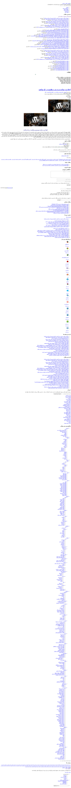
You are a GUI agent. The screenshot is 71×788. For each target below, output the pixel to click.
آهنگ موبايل (62, 555)
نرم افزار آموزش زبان (60, 709)
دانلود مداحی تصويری (62, 478)
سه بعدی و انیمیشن (63, 431)
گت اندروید (69, 400)
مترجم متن (62, 612)
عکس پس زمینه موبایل (60, 556)
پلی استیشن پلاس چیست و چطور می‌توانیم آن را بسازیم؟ (59, 355)
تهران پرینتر (69, 421)
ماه (68, 217)
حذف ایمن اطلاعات (61, 625)
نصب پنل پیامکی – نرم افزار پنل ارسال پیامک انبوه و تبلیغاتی (58, 387)
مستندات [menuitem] (64, 776)
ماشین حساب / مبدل (60, 611)
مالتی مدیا (64, 436)
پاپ (63, 462)
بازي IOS (60, 573)
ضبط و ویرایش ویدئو (60, 753)
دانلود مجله (64, 492)
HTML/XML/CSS (61, 655)
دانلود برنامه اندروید (67, 401)
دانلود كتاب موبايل (63, 491)
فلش (63, 742)
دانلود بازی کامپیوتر (67, 408)
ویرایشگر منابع (61, 652)
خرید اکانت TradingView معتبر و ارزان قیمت (61, 228)
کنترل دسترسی (61, 629)
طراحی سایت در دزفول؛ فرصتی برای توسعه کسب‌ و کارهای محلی (57, 19)
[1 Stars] (69, 94)
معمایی (65, 455)
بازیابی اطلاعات (61, 697)
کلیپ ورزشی (64, 479)
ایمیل (63, 616)
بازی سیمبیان (60, 586)
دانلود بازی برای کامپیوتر (65, 765)
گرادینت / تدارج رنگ (61, 515)
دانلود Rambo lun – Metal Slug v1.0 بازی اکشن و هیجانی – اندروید (58, 29)
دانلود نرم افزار (38, 766)
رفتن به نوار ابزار (68, 772)
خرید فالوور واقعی (67, 419)
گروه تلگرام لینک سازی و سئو (63, 28)
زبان (63, 597)
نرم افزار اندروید (59, 579)
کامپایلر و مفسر (61, 649)
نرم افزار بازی (61, 712)
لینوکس (63, 684)
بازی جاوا (60, 583)
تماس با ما (67, 12)
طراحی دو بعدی (61, 738)
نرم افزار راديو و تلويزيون (60, 714)
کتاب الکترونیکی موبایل (60, 557)
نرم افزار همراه (61, 723)
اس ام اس (62, 559)
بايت (65, 481)
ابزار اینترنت (62, 634)
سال (66, 217)
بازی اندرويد (60, 577)
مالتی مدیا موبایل (63, 554)
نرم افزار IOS (60, 575)
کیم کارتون (67, 11)
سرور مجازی (68, 403)
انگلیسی (63, 517)
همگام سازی (62, 724)
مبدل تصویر (62, 743)
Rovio (63, 547)
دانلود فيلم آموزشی (50, 92)
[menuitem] (34, 774)
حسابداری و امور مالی (60, 609)
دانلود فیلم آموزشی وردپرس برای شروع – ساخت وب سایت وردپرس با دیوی (55, 165)
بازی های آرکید (61, 541)
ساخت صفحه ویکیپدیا (67, 417)
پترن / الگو (62, 514)
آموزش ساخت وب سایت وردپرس (52, 159)
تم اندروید (60, 578)
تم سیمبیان (60, 587)
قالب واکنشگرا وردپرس (43, 160)
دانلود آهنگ (64, 473)
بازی (59, 16)
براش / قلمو (62, 513)
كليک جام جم (64, 494)
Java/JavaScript (61, 656)
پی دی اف (62, 608)
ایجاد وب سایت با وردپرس (16, 159)
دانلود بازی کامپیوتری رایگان (11, 765)
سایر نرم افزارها (61, 702)
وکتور (28, 766)
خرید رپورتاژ (68, 411)
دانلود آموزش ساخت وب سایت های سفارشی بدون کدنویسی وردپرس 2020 (56, 164)
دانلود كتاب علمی (63, 487)
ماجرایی (65, 453)
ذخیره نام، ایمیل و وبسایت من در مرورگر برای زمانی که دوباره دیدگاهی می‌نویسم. (55, 183)
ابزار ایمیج (62, 676)
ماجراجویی (62, 543)
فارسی (63, 520)
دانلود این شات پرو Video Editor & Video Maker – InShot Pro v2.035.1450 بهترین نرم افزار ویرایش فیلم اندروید (50, 35)
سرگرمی (62, 542)
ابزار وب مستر (61, 657)
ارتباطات (64, 614)
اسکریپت (67, 437)
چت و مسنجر (62, 617)
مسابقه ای (64, 454)
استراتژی (64, 439)
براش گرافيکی (61, 733)
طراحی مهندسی (61, 740)
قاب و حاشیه (62, 505)
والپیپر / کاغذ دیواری (61, 509)
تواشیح (63, 467)
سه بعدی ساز (62, 737)
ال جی (63, 551)
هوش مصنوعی (61, 725)
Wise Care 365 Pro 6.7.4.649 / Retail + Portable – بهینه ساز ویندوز (58, 39)
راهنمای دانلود (66, 9)
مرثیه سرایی (62, 470)
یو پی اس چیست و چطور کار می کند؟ (62, 229)
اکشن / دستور (62, 512)
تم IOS (61, 574)
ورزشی (65, 458)
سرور (63, 638)
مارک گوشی (64, 548)
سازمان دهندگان (61, 565)
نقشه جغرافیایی (61, 508)
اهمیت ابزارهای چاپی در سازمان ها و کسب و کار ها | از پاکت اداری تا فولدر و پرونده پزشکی (53, 230)
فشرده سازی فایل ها (60, 705)
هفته (70, 217)
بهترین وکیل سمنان (67, 423)
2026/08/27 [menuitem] (64, 781)
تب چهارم (61, 16)
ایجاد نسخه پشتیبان (61, 696)
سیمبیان (63, 585)
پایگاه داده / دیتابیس (61, 647)
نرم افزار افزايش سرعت (60, 642)
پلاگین (63, 735)
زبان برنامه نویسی (61, 648)
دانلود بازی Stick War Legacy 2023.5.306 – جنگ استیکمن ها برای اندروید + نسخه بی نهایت (53, 34)
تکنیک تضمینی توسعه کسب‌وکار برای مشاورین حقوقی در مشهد (58, 354)
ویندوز (63, 686)
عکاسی (65, 434)
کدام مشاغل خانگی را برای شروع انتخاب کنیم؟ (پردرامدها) (58, 26)
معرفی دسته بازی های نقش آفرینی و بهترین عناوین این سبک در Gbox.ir (56, 386)
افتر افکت (62, 522)
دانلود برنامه (49, 766)
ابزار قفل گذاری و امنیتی (60, 623)
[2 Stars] (66, 94)
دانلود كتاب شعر (63, 486)
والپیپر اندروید (60, 580)
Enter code (68, 188)
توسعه (65, 643)
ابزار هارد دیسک (61, 692)
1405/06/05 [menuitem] (64, 782)
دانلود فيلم (64, 474)
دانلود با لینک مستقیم (65, 155)
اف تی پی (62, 637)
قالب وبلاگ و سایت (59, 658)
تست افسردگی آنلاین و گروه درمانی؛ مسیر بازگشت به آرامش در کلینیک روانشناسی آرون (53, 232)
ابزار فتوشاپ (62, 730)
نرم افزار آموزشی (61, 710)
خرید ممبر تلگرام (68, 406)
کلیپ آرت (62, 506)
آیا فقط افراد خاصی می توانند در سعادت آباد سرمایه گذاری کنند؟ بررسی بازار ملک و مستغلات (52, 235)
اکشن (65, 440)
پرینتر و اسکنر (62, 607)
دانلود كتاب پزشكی (63, 484)
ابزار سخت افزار (61, 690)
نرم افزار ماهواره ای (60, 720)
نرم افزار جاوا (60, 584)
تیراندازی (64, 442)
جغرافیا (63, 594)
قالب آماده (64, 521)
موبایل (68, 16)
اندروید (63, 576)
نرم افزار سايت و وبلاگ (60, 716)
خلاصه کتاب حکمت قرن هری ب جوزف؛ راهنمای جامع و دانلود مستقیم (56, 25)
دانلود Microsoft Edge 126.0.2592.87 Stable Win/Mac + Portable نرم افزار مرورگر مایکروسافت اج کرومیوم (50, 40)
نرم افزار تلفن (62, 713)
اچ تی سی (62, 550)
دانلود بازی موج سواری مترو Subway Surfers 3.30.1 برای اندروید (58, 32)
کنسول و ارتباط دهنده (60, 706)
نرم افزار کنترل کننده (60, 719)
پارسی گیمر (69, 415)
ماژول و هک (60, 659)
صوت (68, 460)
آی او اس (62, 572)
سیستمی (62, 704)
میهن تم (69, 398)
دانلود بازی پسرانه (40, 765)
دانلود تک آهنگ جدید (67, 413)
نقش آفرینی (64, 457)
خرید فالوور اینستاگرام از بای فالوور (64, 407)
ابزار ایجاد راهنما (61, 644)
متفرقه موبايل (64, 558)
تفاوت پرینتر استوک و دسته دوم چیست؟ (62, 24)
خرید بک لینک (68, 410)
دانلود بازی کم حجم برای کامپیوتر (55, 766)
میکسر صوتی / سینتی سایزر (59, 757)
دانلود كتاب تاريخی (63, 485)
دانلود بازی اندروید (68, 402)
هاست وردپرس (68, 416)
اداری (65, 429)
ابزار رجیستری (61, 689)
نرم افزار (65, 16)
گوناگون (65, 452)
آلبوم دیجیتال (62, 728)
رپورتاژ (67, 459)
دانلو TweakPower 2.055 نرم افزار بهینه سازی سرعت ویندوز (58, 45)
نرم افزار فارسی (61, 718)
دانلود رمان (64, 482)
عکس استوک (62, 504)
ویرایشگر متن (62, 726)
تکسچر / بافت (62, 501)
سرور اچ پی (69, 418)
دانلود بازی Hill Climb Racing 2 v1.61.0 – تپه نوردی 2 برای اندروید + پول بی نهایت (55, 33)
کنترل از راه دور (61, 639)
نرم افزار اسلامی (61, 711)
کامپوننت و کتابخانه (61, 650)
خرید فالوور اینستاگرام (67, 405)
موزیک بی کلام (63, 471)
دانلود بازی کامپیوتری (24, 765)
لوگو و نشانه (62, 507)
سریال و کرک (62, 703)
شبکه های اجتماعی (61, 567)
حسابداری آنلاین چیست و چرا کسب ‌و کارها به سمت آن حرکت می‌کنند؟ (56, 18)
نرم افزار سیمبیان (59, 588)
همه (70, 16)
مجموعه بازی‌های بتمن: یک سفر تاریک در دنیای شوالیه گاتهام (58, 353)
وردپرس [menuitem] (65, 775)
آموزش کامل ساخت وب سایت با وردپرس (39, 159)
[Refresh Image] (10, 187)
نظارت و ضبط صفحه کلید (60, 632)
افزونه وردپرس (68, 396)
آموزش (65, 92)
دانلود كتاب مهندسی (63, 490)
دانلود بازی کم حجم (5, 765)
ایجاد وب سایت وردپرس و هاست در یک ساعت (55, 89)
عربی (63, 518)
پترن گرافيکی (62, 734)
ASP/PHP (62, 654)
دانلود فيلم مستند (63, 476)
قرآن (63, 468)
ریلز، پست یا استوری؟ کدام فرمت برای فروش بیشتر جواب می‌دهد (57, 21)
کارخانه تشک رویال (67, 420)
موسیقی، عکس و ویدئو (60, 570)
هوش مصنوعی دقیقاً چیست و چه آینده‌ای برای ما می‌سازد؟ (58, 23)
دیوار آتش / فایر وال (61, 627)
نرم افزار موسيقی (61, 758)
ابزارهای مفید (62, 694)
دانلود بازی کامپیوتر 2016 (30, 765)
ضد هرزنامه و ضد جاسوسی (59, 628)
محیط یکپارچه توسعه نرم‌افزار (59, 651)
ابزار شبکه (62, 635)
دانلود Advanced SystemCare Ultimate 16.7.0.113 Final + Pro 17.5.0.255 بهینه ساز (55, 30)
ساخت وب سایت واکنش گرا (53, 160)
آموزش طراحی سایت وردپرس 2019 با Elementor (60, 204)
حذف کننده (62, 699)
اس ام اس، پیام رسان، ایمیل (59, 563)
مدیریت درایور (62, 707)
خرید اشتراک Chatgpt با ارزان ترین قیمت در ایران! (60, 20)
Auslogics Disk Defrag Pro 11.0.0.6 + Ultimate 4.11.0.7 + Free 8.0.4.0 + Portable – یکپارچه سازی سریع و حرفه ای (49, 46)
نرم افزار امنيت (61, 631)
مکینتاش (62, 685)
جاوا (63, 582)
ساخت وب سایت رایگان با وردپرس (65, 160)
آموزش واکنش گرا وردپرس (26, 159)
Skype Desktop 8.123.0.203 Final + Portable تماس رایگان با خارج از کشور (56, 41)
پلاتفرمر (65, 441)
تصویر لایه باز (62, 499)
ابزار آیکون (62, 729)
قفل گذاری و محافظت (60, 681)
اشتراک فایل (62, 636)
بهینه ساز (62, 698)
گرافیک (67, 496)
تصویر (65, 497)
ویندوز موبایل (62, 590)
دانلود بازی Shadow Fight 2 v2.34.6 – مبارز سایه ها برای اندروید (58, 37)
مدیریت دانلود (62, 640)
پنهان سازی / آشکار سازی (60, 624)
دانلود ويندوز (62, 700)
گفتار (63, 754)
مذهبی (65, 465)
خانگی (65, 661)
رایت (63, 679)
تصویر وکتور (62, 500)
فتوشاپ (65, 510)
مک (65, 456)
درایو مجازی (62, 677)
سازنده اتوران (62, 680)
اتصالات (63, 615)
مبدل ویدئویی (62, 756)
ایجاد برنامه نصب (61, 645)
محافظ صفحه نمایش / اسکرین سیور (58, 673)
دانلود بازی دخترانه (55, 765)
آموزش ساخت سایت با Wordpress (65, 159)
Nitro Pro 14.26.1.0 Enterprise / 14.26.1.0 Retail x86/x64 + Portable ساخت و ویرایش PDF (53, 44)
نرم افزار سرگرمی (61, 717)
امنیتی (63, 564)
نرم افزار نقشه (61, 722)
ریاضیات (62, 596)
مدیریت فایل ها (61, 708)
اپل (63, 549)
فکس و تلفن (62, 618)
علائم (63, 519)
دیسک (65, 675)
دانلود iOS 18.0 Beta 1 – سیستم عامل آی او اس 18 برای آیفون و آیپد (57, 31)
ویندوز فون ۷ (62, 589)
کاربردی (63, 534)
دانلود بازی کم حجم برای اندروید (63, 766)
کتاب (68, 480)
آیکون (63, 498)
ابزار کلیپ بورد (61, 691)
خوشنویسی (62, 502)
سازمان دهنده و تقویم (60, 610)
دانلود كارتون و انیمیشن (62, 477)
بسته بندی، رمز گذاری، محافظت (58, 646)
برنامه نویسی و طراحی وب (58, 92)
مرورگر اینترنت (61, 641)
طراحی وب (62, 660)
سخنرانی (64, 464)
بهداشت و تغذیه (61, 663)
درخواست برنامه (66, 8)
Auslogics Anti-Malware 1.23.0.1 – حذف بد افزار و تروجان (59, 47)
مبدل (63, 682)
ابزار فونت (62, 731)
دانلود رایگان (46, 766)
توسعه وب (64, 653)
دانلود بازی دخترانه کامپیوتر (49, 765)
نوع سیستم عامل (63, 571)
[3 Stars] (62, 94)
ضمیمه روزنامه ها (63, 493)
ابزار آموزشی (62, 593)
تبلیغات (67, 7)
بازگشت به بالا (68, 768)
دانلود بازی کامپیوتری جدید (18, 765)
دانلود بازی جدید (60, 765)
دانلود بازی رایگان (44, 765)
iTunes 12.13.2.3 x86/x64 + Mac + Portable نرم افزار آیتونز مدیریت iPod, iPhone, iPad (54, 36)
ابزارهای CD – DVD (60, 693)
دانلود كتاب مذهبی (63, 489)
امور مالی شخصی (61, 662)
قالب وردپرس (68, 397)
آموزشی (65, 592)
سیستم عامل (64, 432)
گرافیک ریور (26, 766)
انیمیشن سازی (61, 732)
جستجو (57, 785)
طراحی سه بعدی (61, 739)
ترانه (65, 461)
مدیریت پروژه (62, 613)
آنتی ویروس (62, 622)
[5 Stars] (56, 94)
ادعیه (63, 466)
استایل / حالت (62, 511)
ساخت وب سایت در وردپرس (6, 159)
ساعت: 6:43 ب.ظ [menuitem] (63, 783)
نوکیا (63, 553)
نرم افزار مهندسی (61, 721)
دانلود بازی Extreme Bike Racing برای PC (61, 69)
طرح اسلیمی (62, 503)
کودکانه (63, 463)
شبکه (65, 433)
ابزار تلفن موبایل (61, 688)
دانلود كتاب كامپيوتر (63, 488)
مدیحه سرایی (62, 469)
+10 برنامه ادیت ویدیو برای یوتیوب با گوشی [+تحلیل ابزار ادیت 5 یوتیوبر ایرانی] (55, 352)
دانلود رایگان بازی (42, 766)
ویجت (61, 581)
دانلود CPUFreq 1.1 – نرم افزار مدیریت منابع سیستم (60, 205)
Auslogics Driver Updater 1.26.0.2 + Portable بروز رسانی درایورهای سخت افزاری (55, 43)
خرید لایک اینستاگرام (67, 404)
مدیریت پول (60, 566)
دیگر (63, 626)
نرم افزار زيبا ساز (61, 715)
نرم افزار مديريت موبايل (60, 561)
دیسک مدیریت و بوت (60, 701)
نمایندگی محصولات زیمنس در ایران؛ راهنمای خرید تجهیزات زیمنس (57, 22)
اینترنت (65, 633)
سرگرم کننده (64, 443)
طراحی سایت (66, 10)
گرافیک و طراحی (63, 435)
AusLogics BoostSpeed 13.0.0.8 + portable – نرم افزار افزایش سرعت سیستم (55, 42)
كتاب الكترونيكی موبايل (60, 560)
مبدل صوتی (62, 755)
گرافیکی (62, 535)
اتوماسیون (62, 695)
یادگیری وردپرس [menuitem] (63, 777)
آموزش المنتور (68, 395)
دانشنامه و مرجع (61, 595)
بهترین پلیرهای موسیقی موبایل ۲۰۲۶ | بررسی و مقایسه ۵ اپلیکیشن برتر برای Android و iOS (53, 27)
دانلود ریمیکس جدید (67, 412)
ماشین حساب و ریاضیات (60, 569)
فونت (65, 516)
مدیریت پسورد (61, 630)
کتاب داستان (64, 495)
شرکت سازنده (63, 546)
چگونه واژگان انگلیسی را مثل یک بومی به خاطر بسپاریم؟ (59, 234)
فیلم (45, 92)
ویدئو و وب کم (61, 619)
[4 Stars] (59, 94)
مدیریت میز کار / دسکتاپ (60, 674)
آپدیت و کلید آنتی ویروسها (60, 621)
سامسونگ (62, 552)
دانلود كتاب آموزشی (63, 483)
